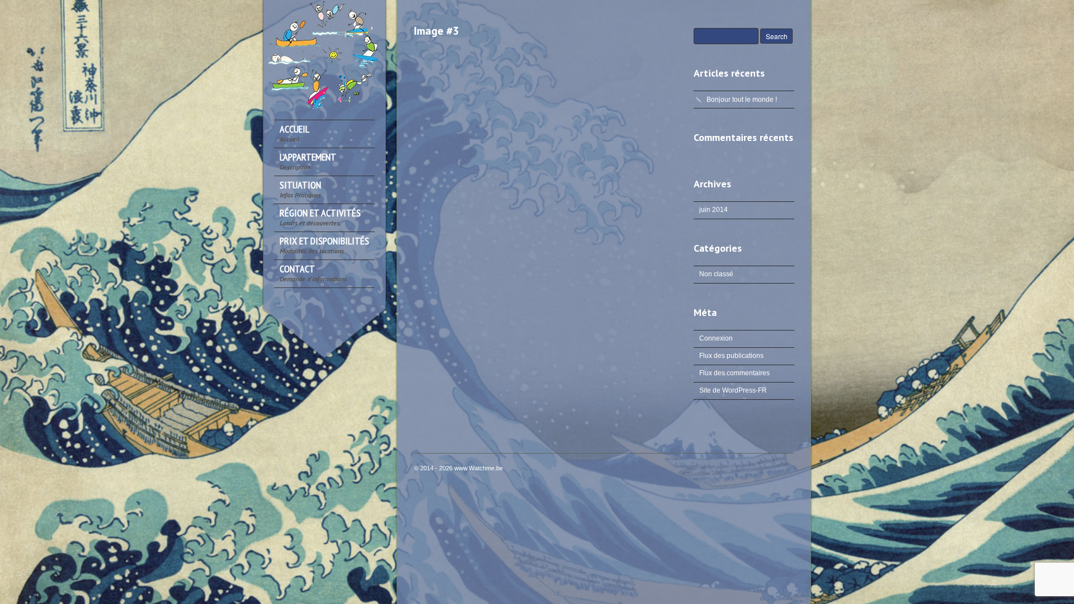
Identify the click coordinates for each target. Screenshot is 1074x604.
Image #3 (436, 30)
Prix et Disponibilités (324, 245)
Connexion (716, 338)
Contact (313, 273)
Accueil (294, 133)
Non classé (716, 274)
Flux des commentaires (734, 373)
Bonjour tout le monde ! (741, 99)
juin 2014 (713, 210)
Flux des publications (731, 356)
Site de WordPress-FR (733, 390)
